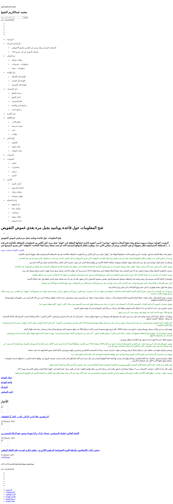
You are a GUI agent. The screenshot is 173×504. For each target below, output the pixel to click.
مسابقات (15, 213)
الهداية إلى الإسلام (19, 77)
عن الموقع (16, 204)
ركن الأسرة (11, 114)
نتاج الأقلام (11, 118)
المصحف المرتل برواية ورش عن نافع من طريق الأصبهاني (34, 48)
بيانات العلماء (17, 151)
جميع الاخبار (5, 457)
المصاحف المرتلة (13, 44)
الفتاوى (14, 143)
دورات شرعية (17, 126)
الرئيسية (10, 39)
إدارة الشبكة (12, 200)
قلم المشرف (17, 101)
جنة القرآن (11, 56)
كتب (13, 130)
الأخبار (9, 180)
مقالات (14, 134)
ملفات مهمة (16, 217)
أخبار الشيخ (16, 97)
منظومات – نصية (18, 68)
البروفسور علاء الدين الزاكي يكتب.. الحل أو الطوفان (25, 416)
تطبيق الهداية (11, 497)
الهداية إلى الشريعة (19, 85)
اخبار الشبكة (16, 221)
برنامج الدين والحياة (19, 105)
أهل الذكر (10, 138)
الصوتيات (10, 159)
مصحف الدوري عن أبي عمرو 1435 (25, 52)
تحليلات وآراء (17, 192)
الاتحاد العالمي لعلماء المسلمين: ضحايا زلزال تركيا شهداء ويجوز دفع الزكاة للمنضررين (40, 433)
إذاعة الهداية (10, 492)
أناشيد (14, 176)
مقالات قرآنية (17, 60)
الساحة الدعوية (17, 188)
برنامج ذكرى (16, 110)
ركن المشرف (12, 89)
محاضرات (16, 167)
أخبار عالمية (16, 184)
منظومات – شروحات (20, 64)
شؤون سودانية (17, 196)
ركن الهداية (11, 72)
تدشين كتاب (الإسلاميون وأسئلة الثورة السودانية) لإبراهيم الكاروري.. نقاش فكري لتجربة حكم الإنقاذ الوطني (50, 450)
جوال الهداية (10, 501)
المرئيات (10, 155)
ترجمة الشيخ (17, 93)
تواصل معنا (16, 209)
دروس (14, 171)
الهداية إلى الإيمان (18, 81)
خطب (14, 163)
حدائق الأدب (16, 122)
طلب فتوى (16, 147)
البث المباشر (11, 494)
